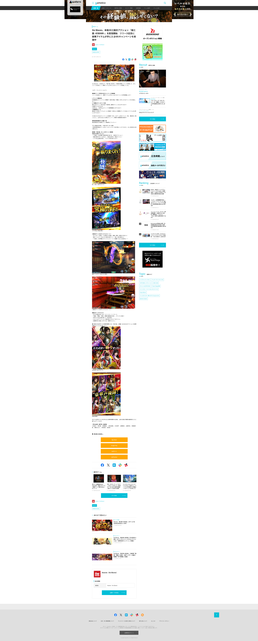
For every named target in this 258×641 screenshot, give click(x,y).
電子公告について (143, 621)
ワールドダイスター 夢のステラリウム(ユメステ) (149, 295)
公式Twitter (114, 457)
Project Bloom (143, 292)
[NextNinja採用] (152, 259)
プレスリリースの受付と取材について (126, 621)
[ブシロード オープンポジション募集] (152, 33)
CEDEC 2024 (155, 282)
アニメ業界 (147, 8)
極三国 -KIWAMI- (96, 52)
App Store (114, 440)
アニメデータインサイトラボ (157, 279)
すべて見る (114, 495)
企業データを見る (114, 592)
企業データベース (106, 8)
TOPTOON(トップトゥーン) (145, 282)
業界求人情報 (118, 8)
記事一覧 (95, 8)
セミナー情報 (128, 8)
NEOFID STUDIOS (143, 298)
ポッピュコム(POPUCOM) (145, 286)
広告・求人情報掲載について (107, 621)
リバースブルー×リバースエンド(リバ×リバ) (149, 289)
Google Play (114, 445)
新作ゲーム (95, 26)
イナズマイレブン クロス (145, 279)
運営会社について (93, 621)
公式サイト (114, 451)
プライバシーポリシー (164, 621)
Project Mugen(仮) (156, 286)
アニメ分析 (156, 8)
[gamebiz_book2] (152, 52)
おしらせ (153, 621)
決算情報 (138, 8)
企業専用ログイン (128, 632)
